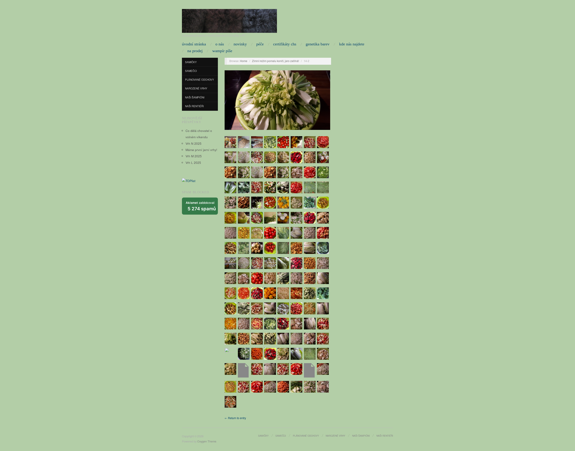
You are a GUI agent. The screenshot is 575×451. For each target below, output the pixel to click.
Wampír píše (222, 51)
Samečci (191, 71)
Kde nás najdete (351, 44)
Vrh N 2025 (193, 143)
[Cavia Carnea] (229, 20)
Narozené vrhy (196, 88)
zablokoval (201, 206)
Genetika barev (318, 44)
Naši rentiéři (194, 106)
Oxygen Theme (206, 441)
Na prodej (195, 51)
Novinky (240, 44)
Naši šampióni (194, 97)
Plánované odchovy (199, 79)
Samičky (191, 62)
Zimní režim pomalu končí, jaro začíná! (275, 61)
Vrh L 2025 (193, 162)
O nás (219, 44)
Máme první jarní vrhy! (201, 150)
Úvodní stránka (194, 44)
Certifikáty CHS (284, 44)
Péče (260, 44)
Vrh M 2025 (194, 156)
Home (243, 61)
